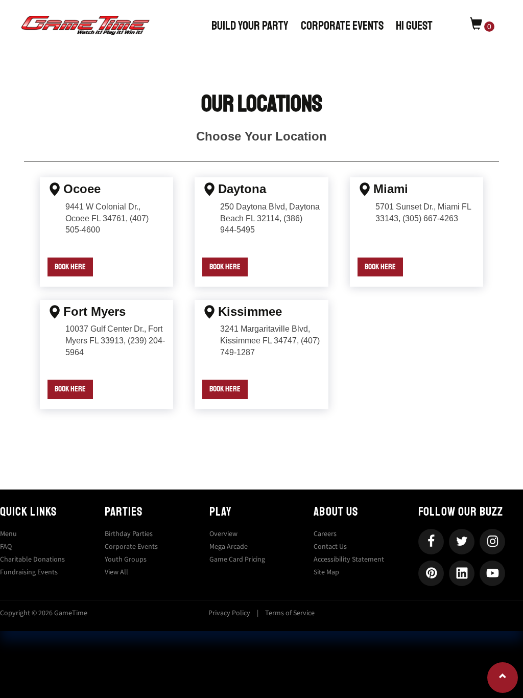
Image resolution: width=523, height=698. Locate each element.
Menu (8, 534)
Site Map (326, 572)
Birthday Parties (129, 534)
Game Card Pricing (237, 559)
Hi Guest (415, 25)
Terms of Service (290, 613)
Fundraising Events (29, 572)
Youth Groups (126, 559)
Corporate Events (342, 25)
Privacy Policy (229, 613)
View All (116, 572)
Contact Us (330, 547)
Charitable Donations (32, 559)
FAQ (6, 547)
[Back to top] (502, 677)
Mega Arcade (228, 547)
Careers (325, 534)
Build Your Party (250, 25)
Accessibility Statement (349, 559)
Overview (223, 534)
